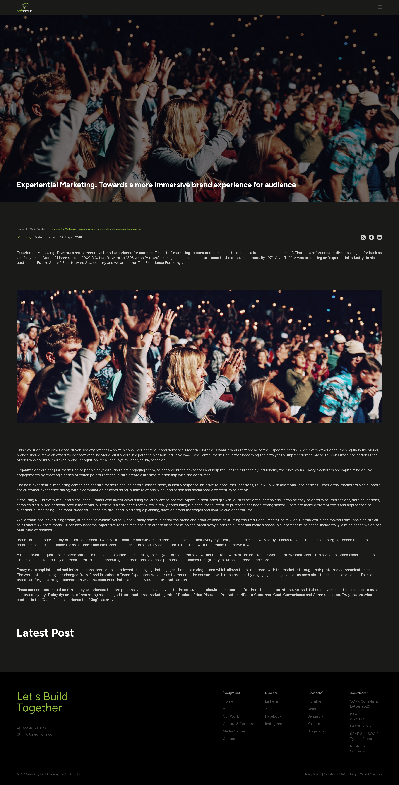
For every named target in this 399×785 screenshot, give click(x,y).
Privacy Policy (312, 774)
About (228, 708)
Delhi (312, 708)
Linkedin (272, 701)
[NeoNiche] (24, 7)
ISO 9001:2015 (362, 726)
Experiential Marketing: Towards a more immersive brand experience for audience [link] (96, 228)
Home (20, 228)
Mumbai (314, 701)
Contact (230, 738)
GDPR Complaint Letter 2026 (364, 703)
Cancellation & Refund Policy (340, 774)
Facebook (273, 716)
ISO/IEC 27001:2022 (360, 716)
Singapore (316, 731)
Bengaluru (316, 716)
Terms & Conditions (371, 774)
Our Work (231, 716)
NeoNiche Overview (358, 748)
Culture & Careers (238, 723)
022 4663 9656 (34, 728)
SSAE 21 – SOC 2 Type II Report (364, 736)
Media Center (37, 228)
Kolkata (314, 723)
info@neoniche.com (39, 734)
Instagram (273, 723)
